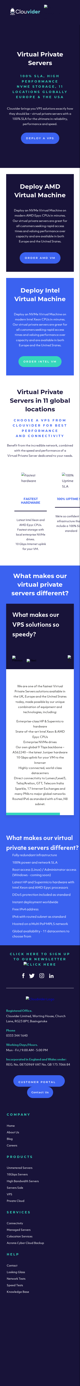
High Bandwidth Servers (23, 1181)
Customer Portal (37, 1082)
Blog (10, 1139)
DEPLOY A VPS (40, 138)
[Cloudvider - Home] (25, 14)
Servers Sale (15, 1188)
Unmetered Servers (19, 1168)
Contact (12, 1265)
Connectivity (15, 1223)
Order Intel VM (40, 361)
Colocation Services (19, 1236)
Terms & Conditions (25, 1364)
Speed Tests (15, 1285)
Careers (12, 1145)
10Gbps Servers (17, 1174)
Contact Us (40, 1092)
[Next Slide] (32, 660)
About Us (13, 1132)
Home (11, 1126)
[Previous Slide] (17, 659)
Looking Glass (16, 1272)
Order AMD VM (40, 257)
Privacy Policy (59, 1364)
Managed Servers (19, 1230)
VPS (9, 1194)
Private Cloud (15, 1201)
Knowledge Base (18, 1292)
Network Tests (16, 1278)
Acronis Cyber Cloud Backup (25, 1243)
